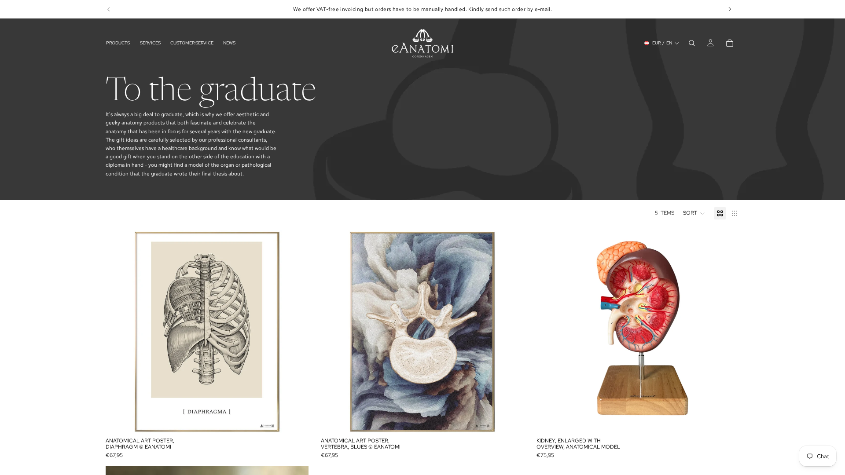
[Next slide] (726, 331)
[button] (694, 213)
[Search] (692, 43)
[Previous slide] (549, 331)
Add (733, 419)
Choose (302, 419)
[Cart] (729, 43)
